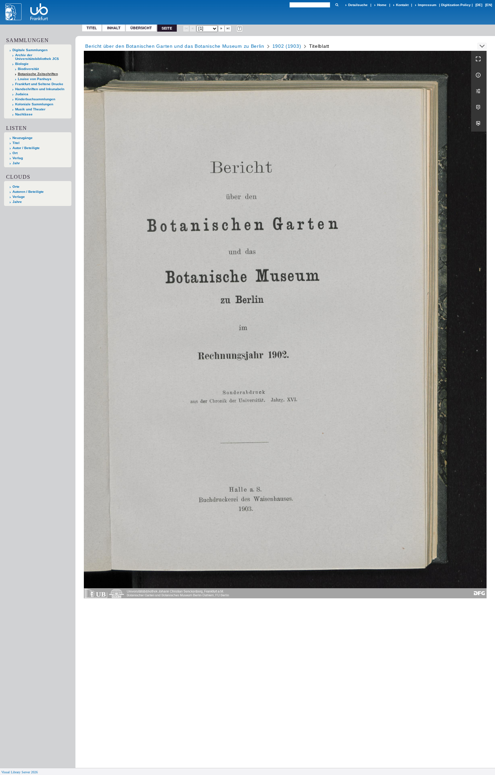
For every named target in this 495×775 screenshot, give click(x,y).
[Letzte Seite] (228, 28)
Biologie (22, 64)
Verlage (18, 197)
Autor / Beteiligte (26, 148)
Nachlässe (24, 114)
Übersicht (141, 27)
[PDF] (479, 107)
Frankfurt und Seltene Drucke (39, 84)
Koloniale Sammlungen (34, 104)
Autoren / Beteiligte (28, 191)
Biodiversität (28, 69)
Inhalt (114, 27)
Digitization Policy (456, 5)
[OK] (336, 5)
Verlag (17, 158)
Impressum (427, 5)
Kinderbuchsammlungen (35, 99)
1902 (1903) (286, 46)
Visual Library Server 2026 (19, 772)
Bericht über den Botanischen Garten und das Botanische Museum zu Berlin (174, 46)
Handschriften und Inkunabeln (39, 89)
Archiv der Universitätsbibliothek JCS (37, 57)
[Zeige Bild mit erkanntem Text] (239, 28)
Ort (15, 153)
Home (382, 5)
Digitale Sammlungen (29, 50)
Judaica (21, 94)
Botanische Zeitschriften (38, 74)
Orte (16, 186)
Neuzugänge (22, 138)
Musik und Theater (30, 109)
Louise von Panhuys (35, 79)
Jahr (16, 163)
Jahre (17, 202)
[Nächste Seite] (221, 28)
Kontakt (402, 5)
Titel (92, 27)
